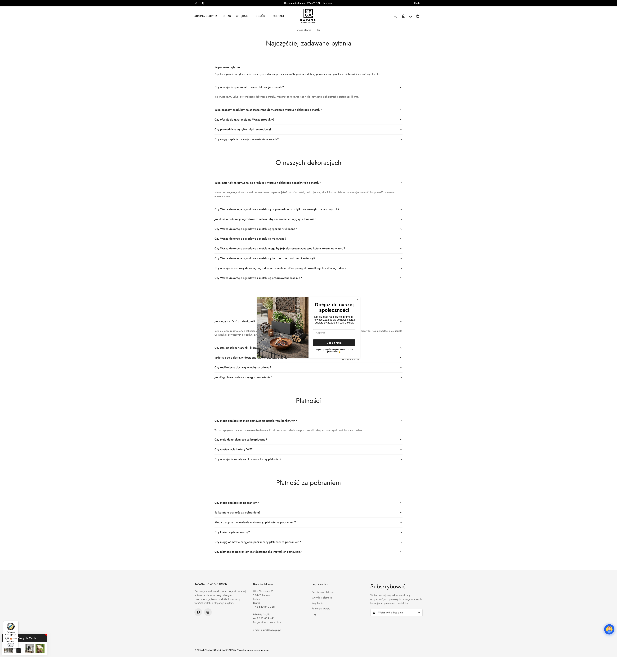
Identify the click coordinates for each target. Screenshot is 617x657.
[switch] (11, 645)
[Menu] (16, 623)
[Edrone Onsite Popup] (308, 328)
